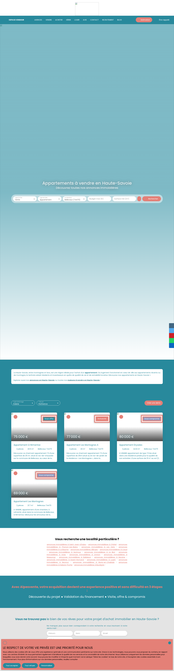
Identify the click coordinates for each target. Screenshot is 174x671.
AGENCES (38, 20)
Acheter (58, 20)
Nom (78, 633)
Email (105, 633)
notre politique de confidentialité (91, 659)
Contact (94, 20)
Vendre (49, 20)
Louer (76, 20)
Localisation (68, 198)
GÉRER (68, 20)
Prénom (52, 633)
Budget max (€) (96, 199)
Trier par (41, 402)
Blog (119, 20)
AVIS (85, 20)
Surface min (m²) (121, 199)
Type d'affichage (18, 402)
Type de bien (43, 198)
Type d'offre (18, 198)
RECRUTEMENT (108, 20)
